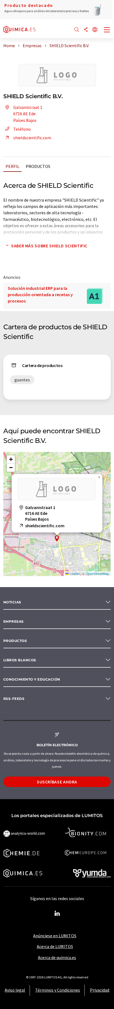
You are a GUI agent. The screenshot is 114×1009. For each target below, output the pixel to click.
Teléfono (22, 129)
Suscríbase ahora (57, 782)
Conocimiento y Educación (31, 679)
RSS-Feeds (13, 699)
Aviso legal (15, 990)
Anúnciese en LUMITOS (54, 935)
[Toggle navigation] (107, 30)
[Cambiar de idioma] (95, 30)
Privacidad (99, 990)
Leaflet (74, 573)
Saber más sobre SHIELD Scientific (49, 245)
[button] (57, 538)
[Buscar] (77, 30)
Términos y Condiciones (57, 990)
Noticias (12, 602)
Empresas (13, 621)
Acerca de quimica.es (57, 957)
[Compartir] (86, 30)
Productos (38, 166)
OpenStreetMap (97, 573)
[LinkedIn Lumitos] (57, 913)
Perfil (12, 166)
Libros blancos (19, 660)
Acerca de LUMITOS (55, 946)
